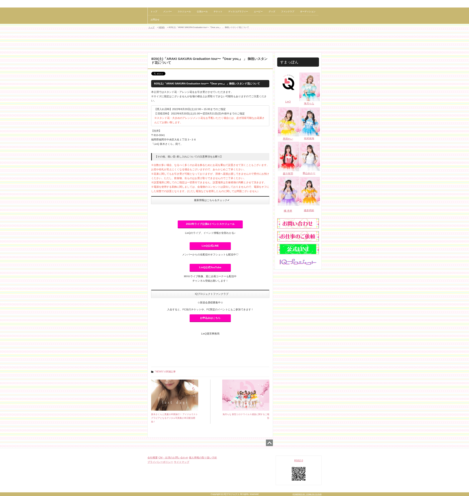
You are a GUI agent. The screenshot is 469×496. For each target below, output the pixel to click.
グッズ (272, 11)
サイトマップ (181, 461)
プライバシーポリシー (160, 461)
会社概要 (152, 457)
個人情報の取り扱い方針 (203, 457)
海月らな (309, 103)
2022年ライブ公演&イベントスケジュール (210, 223)
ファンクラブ (287, 11)
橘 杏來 (288, 210)
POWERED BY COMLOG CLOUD (307, 494)
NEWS (162, 27)
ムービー (258, 11)
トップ (154, 11)
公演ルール (202, 11)
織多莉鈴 (309, 210)
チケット (218, 11)
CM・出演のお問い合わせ (173, 457)
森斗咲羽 (288, 173)
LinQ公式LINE (210, 245)
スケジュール (184, 11)
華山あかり (309, 173)
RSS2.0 (298, 460)
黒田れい (288, 138)
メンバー (167, 11)
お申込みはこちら (210, 317)
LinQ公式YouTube (210, 267)
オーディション (307, 11)
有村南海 (309, 138)
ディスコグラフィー (238, 11)
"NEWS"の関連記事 (165, 371)
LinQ (288, 101)
